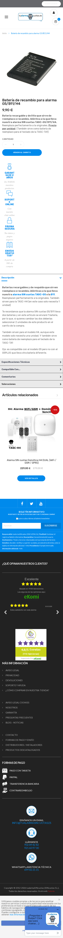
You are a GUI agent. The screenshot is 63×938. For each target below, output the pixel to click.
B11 (53, 294)
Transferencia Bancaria (24, 783)
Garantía (11, 712)
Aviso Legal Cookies (17, 702)
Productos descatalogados (23, 750)
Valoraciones (9, 384)
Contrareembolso (21, 790)
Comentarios (9, 377)
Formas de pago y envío (20, 740)
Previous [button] (5, 612)
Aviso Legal (12, 670)
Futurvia (51, 891)
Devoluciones (14, 680)
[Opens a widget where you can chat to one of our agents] (43, 921)
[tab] (31, 277)
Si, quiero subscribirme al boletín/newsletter (33, 518)
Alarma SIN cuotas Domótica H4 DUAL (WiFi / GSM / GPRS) (31, 461)
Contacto (12, 735)
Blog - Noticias (14, 722)
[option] (31, 614)
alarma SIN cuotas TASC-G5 (29, 294)
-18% (55, 410)
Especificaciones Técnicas (16, 362)
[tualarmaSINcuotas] (31, 17)
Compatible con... (11, 369)
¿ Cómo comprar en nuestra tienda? (27, 690)
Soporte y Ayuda (15, 685)
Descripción (7, 277)
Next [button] (57, 612)
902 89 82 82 (31, 844)
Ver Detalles (31, 478)
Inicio (4, 33)
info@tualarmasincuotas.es (31, 822)
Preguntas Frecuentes (19, 717)
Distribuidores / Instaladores (24, 745)
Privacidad (12, 675)
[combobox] (51, 3)
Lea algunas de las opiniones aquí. (32, 592)
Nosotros (12, 707)
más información (18, 914)
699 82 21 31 (31, 869)
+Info (27, 546)
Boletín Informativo (31, 513)
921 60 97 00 (31, 847)
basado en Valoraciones (31, 588)
